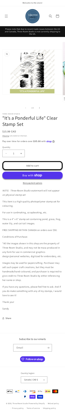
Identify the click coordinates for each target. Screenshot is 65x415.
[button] (6, 16)
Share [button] (8, 318)
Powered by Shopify (37, 403)
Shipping (5, 136)
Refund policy (53, 403)
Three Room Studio (20, 403)
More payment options (32, 183)
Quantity (6, 147)
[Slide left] (25, 107)
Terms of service (33, 408)
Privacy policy (18, 408)
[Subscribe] (48, 348)
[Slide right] (39, 107)
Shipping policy (49, 408)
